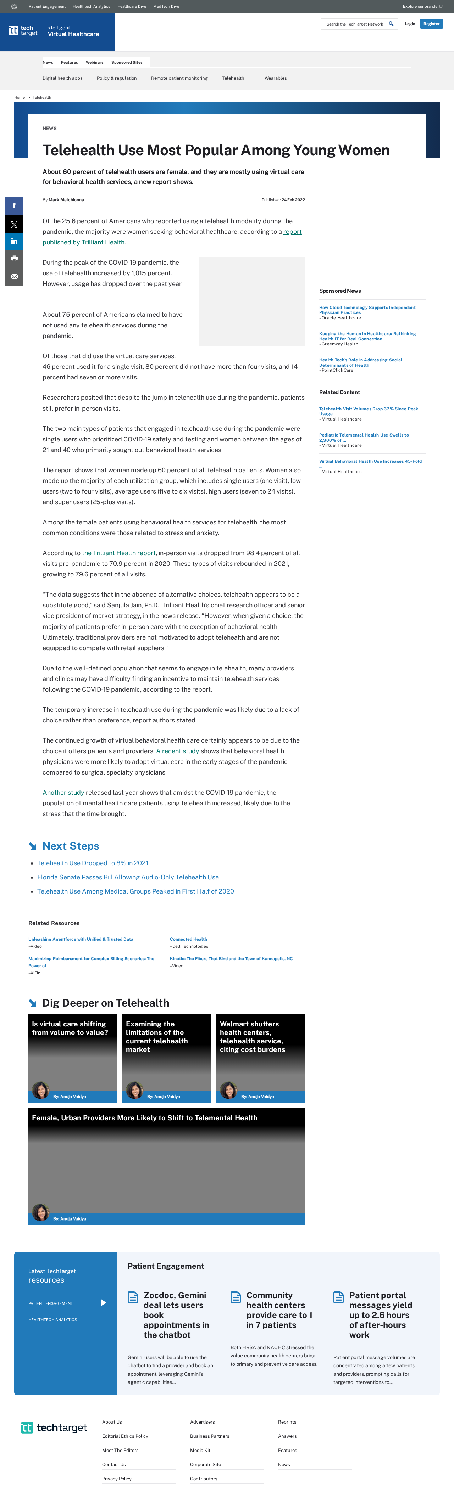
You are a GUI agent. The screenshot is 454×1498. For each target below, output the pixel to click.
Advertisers (202, 1422)
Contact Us (114, 1464)
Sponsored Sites (127, 62)
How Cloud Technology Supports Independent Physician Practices (367, 310)
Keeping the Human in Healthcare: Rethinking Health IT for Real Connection (367, 336)
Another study (63, 792)
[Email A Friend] (14, 277)
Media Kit (200, 1450)
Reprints (287, 1422)
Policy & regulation (117, 78)
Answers (287, 1436)
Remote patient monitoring (179, 78)
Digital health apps (63, 78)
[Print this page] (14, 259)
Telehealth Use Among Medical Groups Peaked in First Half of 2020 (135, 891)
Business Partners (209, 1436)
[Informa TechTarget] (14, 6)
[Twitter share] (14, 224)
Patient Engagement (47, 6)
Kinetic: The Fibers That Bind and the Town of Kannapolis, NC (231, 958)
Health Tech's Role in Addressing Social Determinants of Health (360, 362)
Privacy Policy (117, 1478)
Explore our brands (420, 6)
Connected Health (188, 939)
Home (19, 97)
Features (69, 62)
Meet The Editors (120, 1450)
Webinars (95, 62)
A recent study (177, 751)
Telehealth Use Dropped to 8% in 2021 (92, 863)
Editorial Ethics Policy (125, 1436)
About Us (112, 1422)
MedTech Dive (166, 6)
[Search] (391, 24)
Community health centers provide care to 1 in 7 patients (279, 1310)
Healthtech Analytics (91, 6)
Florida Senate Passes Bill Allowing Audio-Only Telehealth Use (128, 877)
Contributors (203, 1478)
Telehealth (233, 78)
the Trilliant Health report (119, 553)
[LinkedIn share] (14, 241)
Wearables (276, 78)
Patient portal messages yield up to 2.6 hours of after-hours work (381, 1315)
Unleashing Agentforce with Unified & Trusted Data (80, 939)
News (48, 62)
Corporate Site (205, 1464)
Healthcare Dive (131, 6)
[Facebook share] (14, 206)
